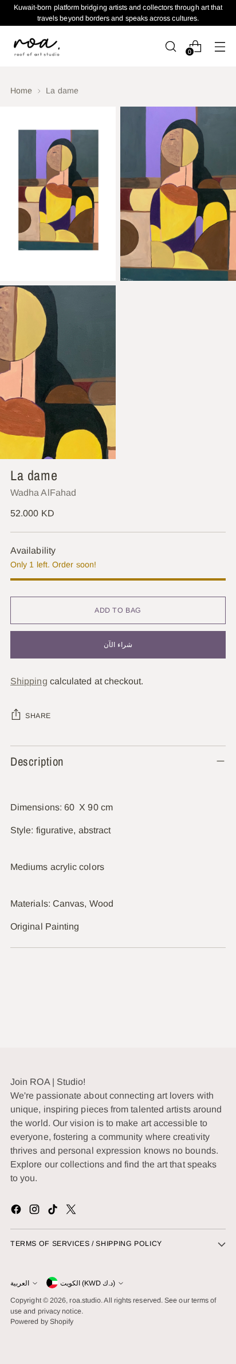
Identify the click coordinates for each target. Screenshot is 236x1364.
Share (38, 716)
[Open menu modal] (219, 46)
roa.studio (85, 1300)
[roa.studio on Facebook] (17, 1211)
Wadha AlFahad (43, 492)
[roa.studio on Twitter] (72, 1211)
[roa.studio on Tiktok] (54, 1211)
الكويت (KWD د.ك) (87, 1283)
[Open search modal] (170, 46)
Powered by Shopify (41, 1322)
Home (21, 90)
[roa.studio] (36, 46)
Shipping (29, 681)
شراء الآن (118, 645)
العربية (19, 1283)
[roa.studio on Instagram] (35, 1211)
